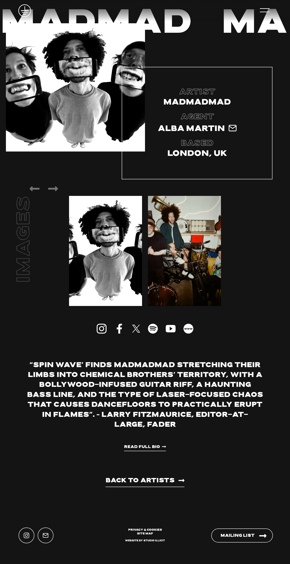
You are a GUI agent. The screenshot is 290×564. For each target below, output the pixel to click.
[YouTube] (171, 329)
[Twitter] (136, 329)
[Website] (188, 329)
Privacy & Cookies (145, 529)
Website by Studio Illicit (145, 541)
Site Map (145, 533)
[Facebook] (119, 329)
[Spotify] (153, 329)
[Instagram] (102, 329)
